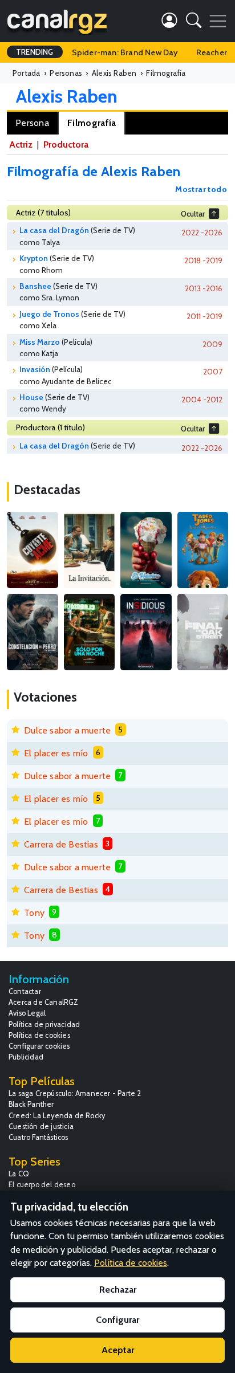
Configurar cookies (39, 1046)
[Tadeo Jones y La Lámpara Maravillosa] (203, 550)
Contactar (25, 991)
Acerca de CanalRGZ (44, 1002)
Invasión (34, 369)
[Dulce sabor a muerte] (146, 550)
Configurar (117, 1319)
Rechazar (117, 1289)
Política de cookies (39, 1035)
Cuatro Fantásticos (38, 1137)
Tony (34, 912)
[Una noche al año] (89, 632)
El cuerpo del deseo (42, 1184)
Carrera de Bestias (61, 844)
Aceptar (118, 1350)
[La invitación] (89, 550)
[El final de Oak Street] (203, 632)
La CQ (19, 1174)
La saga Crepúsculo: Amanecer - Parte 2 (75, 1093)
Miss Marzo (39, 342)
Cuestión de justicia (41, 1126)
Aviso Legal (27, 1013)
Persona (32, 122)
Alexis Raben (67, 96)
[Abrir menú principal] (218, 21)
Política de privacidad (44, 1024)
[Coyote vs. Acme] (32, 550)
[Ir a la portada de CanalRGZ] (57, 21)
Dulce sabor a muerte (67, 730)
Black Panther (31, 1104)
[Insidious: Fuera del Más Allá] (146, 632)
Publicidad (26, 1057)
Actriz (21, 144)
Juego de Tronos (49, 314)
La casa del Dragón (54, 230)
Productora (65, 144)
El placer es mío (56, 753)
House (31, 397)
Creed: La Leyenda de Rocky (57, 1115)
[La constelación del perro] (32, 632)
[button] (193, 22)
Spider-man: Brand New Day (125, 52)
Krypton (33, 258)
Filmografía (91, 122)
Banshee (35, 286)
